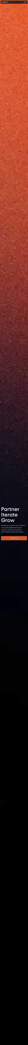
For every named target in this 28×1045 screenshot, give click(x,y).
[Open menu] (25, 2)
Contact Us (14, 538)
